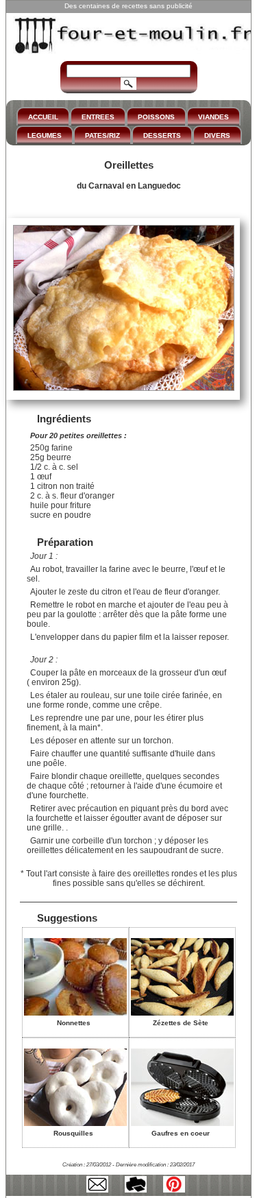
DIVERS (217, 135)
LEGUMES (44, 135)
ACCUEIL (43, 117)
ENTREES (98, 117)
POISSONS (156, 117)
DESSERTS (162, 135)
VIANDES (213, 117)
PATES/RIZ (102, 135)
